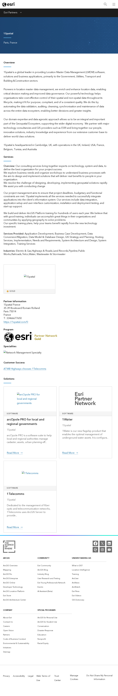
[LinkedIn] (109, 543)
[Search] (105, 4)
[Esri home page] (8, 4)
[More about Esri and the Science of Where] (9, 547)
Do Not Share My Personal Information (99, 677)
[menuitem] (20, 565)
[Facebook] (95, 543)
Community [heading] (43, 558)
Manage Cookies (74, 677)
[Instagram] (102, 549)
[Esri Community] (95, 549)
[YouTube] (109, 549)
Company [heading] (7, 610)
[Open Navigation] (114, 4)
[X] (102, 543)
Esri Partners (10, 13)
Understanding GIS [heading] (81, 558)
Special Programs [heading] (46, 610)
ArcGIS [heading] (6, 558)
